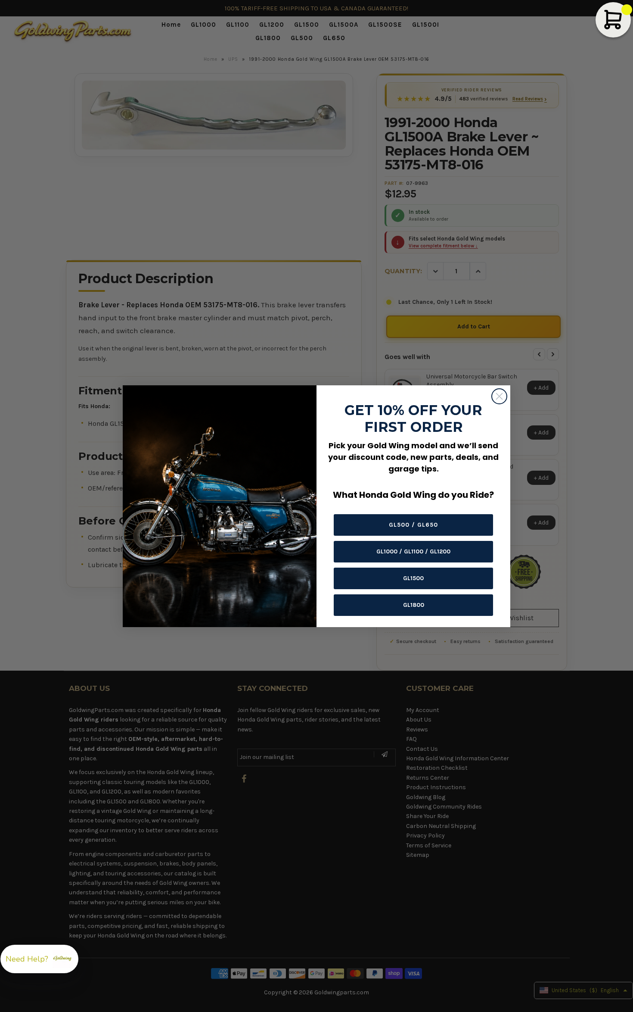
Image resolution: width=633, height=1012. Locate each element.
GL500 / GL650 (413, 524)
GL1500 (413, 578)
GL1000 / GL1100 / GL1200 (413, 551)
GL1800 (413, 605)
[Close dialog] (499, 396)
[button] (39, 959)
